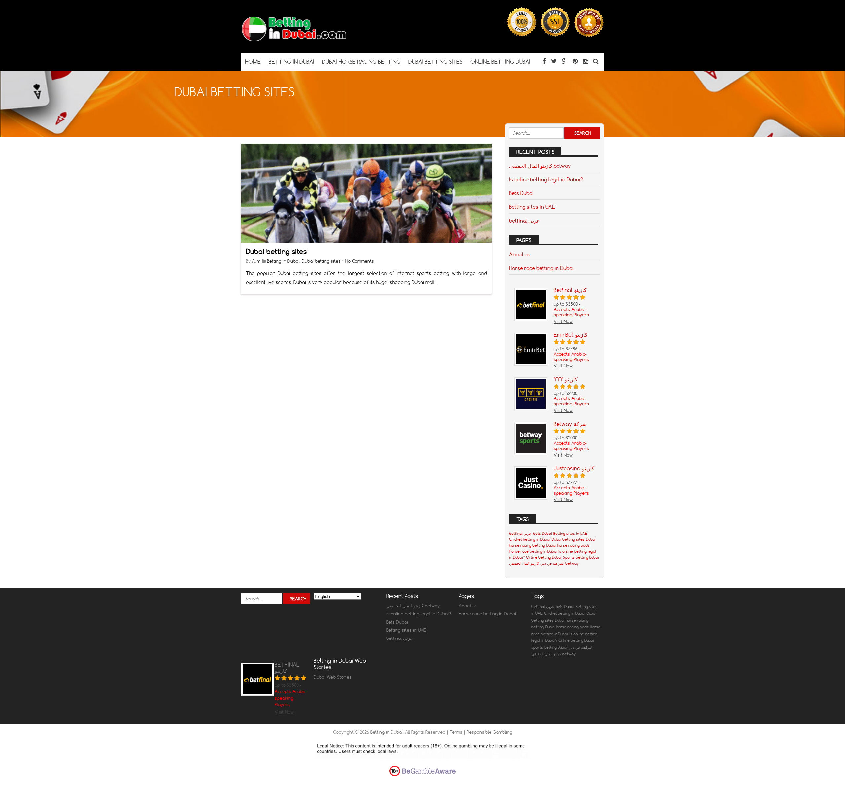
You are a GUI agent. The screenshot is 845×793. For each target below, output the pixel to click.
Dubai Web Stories (333, 677)
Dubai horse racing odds (568, 545)
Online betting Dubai (544, 557)
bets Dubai (542, 533)
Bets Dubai (521, 193)
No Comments (359, 261)
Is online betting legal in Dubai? (546, 179)
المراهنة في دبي (552, 563)
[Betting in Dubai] (294, 39)
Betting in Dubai (283, 261)
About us (519, 254)
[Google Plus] (564, 61)
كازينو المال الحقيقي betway (540, 165)
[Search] (596, 61)
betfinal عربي (524, 220)
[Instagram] (585, 61)
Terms (457, 732)
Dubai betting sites (276, 251)
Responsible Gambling (489, 732)
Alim (256, 261)
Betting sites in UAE (532, 206)
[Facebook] (544, 61)
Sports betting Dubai (581, 557)
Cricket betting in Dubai (529, 539)
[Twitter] (554, 61)
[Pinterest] (575, 61)
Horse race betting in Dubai (541, 268)
